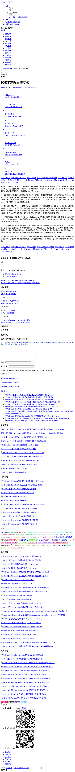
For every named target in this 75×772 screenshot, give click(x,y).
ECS (19, 548)
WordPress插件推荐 (22, 543)
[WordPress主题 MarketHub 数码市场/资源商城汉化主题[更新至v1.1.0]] (25, 587)
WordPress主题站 (6, 2)
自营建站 (14, 182)
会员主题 (8, 57)
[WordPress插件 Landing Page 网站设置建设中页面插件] (20, 520)
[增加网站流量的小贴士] (9, 291)
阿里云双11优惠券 (25, 537)
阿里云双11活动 (8, 537)
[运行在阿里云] (36, 768)
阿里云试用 (4, 532)
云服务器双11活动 (57, 540)
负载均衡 (69, 247)
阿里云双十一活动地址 (57, 532)
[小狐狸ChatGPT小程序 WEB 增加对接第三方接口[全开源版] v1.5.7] (24, 437)
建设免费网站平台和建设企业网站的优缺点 (19, 280)
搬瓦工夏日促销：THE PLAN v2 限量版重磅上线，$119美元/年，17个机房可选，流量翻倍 (32, 433)
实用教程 (8, 60)
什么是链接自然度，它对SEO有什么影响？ (15, 322)
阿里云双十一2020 (43, 534)
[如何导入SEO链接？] (8, 311)
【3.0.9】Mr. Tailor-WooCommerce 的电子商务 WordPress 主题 (21, 457)
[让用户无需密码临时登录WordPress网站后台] (16, 595)
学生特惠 (24, 702)
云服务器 (5, 178)
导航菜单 (4, 30)
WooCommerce (14, 548)
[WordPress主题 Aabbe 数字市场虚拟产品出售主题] (18, 489)
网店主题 (8, 46)
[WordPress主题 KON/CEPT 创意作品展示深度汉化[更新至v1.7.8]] (23, 556)
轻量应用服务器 (18, 178)
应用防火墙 (36, 180)
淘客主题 (8, 50)
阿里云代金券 (59, 537)
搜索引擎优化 (33, 540)
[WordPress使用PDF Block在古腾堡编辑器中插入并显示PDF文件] (23, 603)
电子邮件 (4, 366)
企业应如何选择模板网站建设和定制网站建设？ (20, 283)
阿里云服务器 (12, 532)
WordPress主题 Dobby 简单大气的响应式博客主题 (17, 516)
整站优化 (24, 540)
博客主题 (8, 39)
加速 (50, 247)
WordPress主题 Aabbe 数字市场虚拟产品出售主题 (17, 493)
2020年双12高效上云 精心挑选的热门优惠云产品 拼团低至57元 (22, 508)
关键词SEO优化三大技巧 (9, 303)
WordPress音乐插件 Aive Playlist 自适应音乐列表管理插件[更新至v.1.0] (24, 690)
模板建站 (13, 540)
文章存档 (8, 752)
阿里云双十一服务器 (8, 534)
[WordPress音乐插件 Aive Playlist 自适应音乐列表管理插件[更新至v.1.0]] (25, 686)
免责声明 (8, 761)
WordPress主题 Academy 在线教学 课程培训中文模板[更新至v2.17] (23, 698)
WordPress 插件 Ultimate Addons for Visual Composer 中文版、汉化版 (23, 674)
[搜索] (20, 28)
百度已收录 (31, 87)
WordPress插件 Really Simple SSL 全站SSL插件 (16, 584)
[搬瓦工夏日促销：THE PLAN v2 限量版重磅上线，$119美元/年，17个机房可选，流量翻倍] (32, 429)
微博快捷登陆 (22, 17)
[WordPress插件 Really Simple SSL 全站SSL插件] (17, 580)
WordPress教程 (9, 68)
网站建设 (5, 540)
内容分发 (52, 178)
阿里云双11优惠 (34, 537)
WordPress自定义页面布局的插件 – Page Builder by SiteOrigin (21, 623)
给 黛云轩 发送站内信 (12, 276)
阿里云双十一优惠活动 (20, 534)
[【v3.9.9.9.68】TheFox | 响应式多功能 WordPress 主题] (19, 460)
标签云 (3, 528)
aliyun (22, 548)
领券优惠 (4, 702)
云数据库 (31, 178)
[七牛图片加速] (47, 768)
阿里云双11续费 (61, 534)
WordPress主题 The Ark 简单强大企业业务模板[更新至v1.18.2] (21, 485)
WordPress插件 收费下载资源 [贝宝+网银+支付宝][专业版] (20, 630)
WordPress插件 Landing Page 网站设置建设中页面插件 (19, 524)
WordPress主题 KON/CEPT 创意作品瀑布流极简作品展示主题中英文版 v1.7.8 (27, 646)
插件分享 (8, 53)
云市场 (63, 180)
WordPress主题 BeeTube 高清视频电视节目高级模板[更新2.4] (21, 659)
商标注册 (5, 182)
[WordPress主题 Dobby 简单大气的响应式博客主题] (18, 512)
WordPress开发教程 (45, 543)
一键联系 (23, 708)
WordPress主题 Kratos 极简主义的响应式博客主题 (17, 638)
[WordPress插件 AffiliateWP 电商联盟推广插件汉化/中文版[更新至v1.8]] (25, 572)
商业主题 (9, 768)
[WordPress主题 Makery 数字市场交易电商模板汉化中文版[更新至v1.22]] (25, 678)
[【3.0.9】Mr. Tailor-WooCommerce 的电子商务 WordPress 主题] (22, 453)
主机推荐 (8, 62)
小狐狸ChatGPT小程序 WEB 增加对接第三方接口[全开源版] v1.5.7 (23, 441)
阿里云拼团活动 (20, 532)
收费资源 (8, 55)
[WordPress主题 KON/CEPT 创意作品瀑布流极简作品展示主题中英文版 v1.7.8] (28, 642)
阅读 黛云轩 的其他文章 (13, 274)
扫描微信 (8, 24)
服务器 (19, 540)
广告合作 (8, 759)
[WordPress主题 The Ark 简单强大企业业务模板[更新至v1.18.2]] (22, 481)
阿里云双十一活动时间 (31, 532)
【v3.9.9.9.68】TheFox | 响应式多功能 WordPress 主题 (19, 464)
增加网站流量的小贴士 (8, 294)
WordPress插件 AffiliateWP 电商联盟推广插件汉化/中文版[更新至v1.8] (24, 576)
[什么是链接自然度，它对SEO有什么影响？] (16, 320)
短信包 (55, 180)
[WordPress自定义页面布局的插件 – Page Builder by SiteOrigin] (22, 619)
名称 (3, 362)
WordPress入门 (6, 545)
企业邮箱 (25, 180)
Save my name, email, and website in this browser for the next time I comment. (27, 370)
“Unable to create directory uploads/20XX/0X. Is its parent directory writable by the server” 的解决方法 (33, 615)
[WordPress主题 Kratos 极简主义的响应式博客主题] (18, 634)
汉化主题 (8, 48)
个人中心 (8, 757)
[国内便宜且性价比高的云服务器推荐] (14, 497)
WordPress (6, 548)
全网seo (49, 540)
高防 (46, 180)
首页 (2, 68)
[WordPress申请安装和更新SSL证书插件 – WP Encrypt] (19, 564)
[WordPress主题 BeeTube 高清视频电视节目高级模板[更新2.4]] (22, 655)
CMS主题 (8, 41)
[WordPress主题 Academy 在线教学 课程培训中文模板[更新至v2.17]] (24, 694)
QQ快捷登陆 (13, 17)
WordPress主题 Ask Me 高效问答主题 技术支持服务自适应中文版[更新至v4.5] (27, 667)
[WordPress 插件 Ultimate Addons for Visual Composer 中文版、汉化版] (24, 670)
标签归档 (8, 754)
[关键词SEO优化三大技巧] (10, 301)
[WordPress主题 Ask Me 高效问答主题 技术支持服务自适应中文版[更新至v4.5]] (28, 663)
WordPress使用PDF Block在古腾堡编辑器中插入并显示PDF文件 (22, 607)
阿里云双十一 (53, 534)
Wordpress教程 (11, 543)
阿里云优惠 (49, 537)
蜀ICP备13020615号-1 (21, 768)
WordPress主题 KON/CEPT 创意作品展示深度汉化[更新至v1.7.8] (22, 560)
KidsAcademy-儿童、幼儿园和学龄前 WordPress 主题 (18, 449)
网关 (7, 180)
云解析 (15, 180)
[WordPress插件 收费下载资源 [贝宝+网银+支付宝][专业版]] (21, 627)
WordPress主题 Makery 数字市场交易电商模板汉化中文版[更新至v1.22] (25, 682)
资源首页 (8, 34)
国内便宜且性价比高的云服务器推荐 (13, 500)
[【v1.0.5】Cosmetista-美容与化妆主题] (14, 468)
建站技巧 (42, 540)
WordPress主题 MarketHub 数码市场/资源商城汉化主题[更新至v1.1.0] (24, 591)
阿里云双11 (42, 537)
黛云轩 (3, 87)
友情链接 (8, 764)
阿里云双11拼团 (16, 537)
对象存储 (62, 178)
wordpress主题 (59, 545)
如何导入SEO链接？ (8, 313)
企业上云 (10, 702)
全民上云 (17, 702)
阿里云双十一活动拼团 (44, 532)
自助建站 (68, 537)
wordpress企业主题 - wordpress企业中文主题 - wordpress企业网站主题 (33, 545)
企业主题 (8, 36)
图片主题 (8, 43)
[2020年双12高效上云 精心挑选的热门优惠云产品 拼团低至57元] (23, 504)
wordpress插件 (32, 543)
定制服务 (8, 65)
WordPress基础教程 (60, 543)
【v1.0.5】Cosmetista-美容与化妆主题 (13, 472)
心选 (70, 180)
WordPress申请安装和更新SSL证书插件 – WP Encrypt (18, 568)
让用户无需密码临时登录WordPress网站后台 (16, 599)
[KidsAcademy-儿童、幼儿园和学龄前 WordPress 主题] (19, 445)
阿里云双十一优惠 (32, 534)
